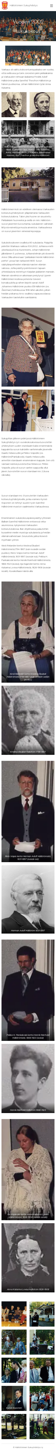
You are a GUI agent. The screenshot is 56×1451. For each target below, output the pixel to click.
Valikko (52, 6)
